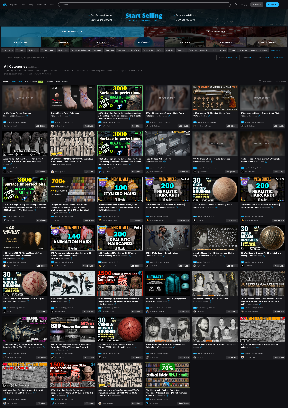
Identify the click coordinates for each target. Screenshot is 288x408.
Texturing (193, 50)
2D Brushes (63, 50)
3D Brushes (33, 50)
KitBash (160, 50)
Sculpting (263, 50)
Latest (65, 81)
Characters (181, 50)
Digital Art (109, 50)
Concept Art (148, 50)
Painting (253, 50)
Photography (7, 50)
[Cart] (236, 4)
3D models (20, 50)
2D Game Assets (218, 50)
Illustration (242, 50)
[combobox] (144, 4)
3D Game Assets (48, 50)
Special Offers (33, 81)
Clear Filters (278, 58)
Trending (6, 81)
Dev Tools (135, 50)
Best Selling (17, 81)
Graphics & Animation (80, 50)
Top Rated (50, 81)
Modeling (170, 50)
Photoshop (97, 50)
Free (58, 81)
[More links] (284, 4)
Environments (123, 50)
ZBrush (232, 50)
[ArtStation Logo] (5, 4)
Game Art (204, 50)
